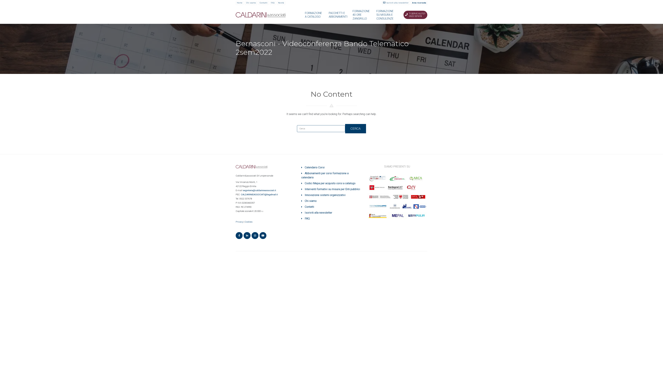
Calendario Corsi (315, 167)
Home (240, 3)
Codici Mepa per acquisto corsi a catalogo (330, 183)
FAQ (273, 3)
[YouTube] (263, 235)
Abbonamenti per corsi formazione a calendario (325, 175)
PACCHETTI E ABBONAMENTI (338, 14)
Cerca (355, 129)
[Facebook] (239, 235)
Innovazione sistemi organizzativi (325, 195)
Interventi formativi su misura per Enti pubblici (332, 189)
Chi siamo (251, 3)
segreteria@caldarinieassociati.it (260, 190)
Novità (281, 3)
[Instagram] (255, 235)
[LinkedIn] (247, 235)
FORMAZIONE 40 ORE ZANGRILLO (361, 14)
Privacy (239, 222)
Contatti (263, 3)
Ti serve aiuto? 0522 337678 (417, 14)
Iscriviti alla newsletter (397, 3)
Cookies (249, 222)
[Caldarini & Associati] (261, 14)
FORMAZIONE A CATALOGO (313, 14)
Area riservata (419, 3)
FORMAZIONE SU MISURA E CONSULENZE (384, 14)
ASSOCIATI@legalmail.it (260, 194)
